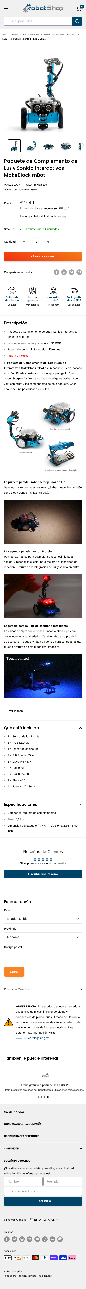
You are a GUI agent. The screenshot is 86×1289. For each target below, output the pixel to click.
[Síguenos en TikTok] (45, 1239)
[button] (83, 146)
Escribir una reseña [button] (43, 874)
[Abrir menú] (6, 8)
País (7, 910)
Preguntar (53, 304)
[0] (78, 8)
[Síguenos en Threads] (60, 1239)
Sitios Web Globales (15, 1219)
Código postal (13, 947)
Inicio (4, 34)
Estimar (14, 971)
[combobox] (38, 21)
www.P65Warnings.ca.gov (32, 1038)
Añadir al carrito (43, 256)
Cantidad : (10, 241)
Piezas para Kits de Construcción (60, 34)
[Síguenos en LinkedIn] (52, 1239)
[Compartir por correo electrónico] (79, 272)
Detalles (11, 304)
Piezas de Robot (31, 34)
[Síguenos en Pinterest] (29, 1239)
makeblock (12, 184)
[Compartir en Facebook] (56, 272)
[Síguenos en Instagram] (22, 1239)
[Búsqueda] (77, 21)
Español (49, 1219)
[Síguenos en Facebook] (7, 1239)
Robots (15, 34)
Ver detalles (32, 304)
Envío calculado (30, 216)
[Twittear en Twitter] (71, 272)
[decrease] (24, 241)
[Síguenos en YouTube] (37, 1239)
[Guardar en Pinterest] (64, 272)
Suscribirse (43, 1201)
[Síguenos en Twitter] (14, 1239)
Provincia (10, 928)
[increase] (48, 241)
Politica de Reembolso (18, 989)
